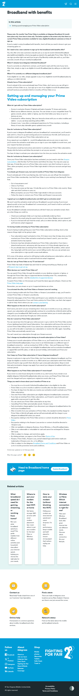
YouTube (10, 668)
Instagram (11, 664)
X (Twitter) (10, 660)
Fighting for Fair (23, 664)
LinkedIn (11, 671)
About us (21, 654)
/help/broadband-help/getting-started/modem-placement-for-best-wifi (31, 527)
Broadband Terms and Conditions (44, 443)
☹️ (33, 455)
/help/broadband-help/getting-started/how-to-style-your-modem (47, 527)
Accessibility (50, 686)
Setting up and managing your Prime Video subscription (30, 25)
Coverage (21, 671)
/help (23, 616)
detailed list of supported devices (41, 278)
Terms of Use (50, 436)
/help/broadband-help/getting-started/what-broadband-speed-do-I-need (15, 527)
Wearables (38, 656)
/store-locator (55, 591)
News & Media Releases (22, 667)
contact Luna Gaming (40, 302)
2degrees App (22, 659)
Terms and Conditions (50, 691)
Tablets (36, 659)
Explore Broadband (60, 469)
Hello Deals (38, 661)
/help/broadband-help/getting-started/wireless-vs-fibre (63, 527)
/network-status (55, 616)
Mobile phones (36, 653)
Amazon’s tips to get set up (18, 267)
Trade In (37, 663)
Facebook (11, 655)
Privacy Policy (50, 688)
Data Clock (21, 661)
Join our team (22, 657)
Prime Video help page (15, 283)
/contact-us (23, 591)
